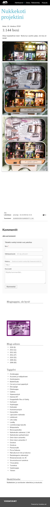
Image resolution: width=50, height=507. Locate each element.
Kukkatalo (13, 407)
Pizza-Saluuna (15, 450)
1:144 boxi (10, 30)
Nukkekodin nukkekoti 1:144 (23, 218)
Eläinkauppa (14, 389)
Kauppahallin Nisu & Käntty (19, 399)
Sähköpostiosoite (16, 254)
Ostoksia (13, 445)
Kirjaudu (45, 2)
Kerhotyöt (13, 402)
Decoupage (14, 387)
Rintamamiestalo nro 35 (18, 458)
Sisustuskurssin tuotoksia (19, 460)
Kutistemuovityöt (16, 410)
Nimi (7, 246)
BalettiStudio (14, 382)
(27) (13, 355)
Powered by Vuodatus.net (38, 504)
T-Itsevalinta (14, 463)
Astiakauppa (14, 374)
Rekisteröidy (35, 2)
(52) (13, 357)
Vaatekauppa (14, 468)
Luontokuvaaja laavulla (18, 425)
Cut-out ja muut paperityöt (19, 384)
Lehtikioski (13, 417)
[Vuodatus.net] (10, 501)
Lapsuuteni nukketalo (17, 415)
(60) (13, 362)
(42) (13, 352)
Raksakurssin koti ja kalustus (20, 453)
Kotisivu (23, 261)
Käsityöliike (14, 412)
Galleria (12, 392)
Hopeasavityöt (15, 394)
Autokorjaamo (15, 379)
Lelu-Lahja (13, 420)
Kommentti (8, 269)
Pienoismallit (14, 448)
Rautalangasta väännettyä (19, 455)
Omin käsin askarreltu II (18, 440)
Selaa (28, 2)
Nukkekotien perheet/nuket (19, 435)
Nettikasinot (19, 2)
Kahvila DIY (14, 397)
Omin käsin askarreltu (17, 437)
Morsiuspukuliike (16, 430)
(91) (13, 360)
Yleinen (12, 470)
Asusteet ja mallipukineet (19, 376)
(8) (13, 347)
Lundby (12, 422)
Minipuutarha (14, 427)
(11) (13, 350)
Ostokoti (13, 443)
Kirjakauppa (14, 404)
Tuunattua (13, 465)
